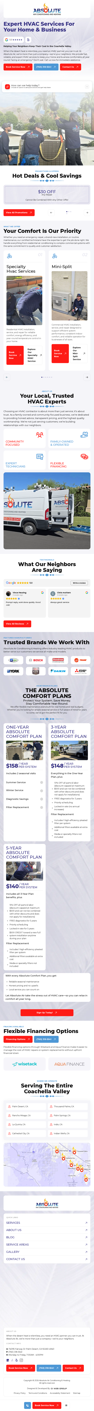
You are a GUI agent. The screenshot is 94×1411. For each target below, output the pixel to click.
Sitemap (76, 1393)
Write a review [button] (79, 583)
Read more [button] (55, 614)
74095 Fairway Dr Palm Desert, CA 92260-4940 (30, 1349)
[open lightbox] (47, 122)
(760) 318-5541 (14, 1352)
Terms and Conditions (38, 1393)
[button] (66, 1405)
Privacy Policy (20, 1393)
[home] (47, 9)
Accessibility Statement (60, 1393)
